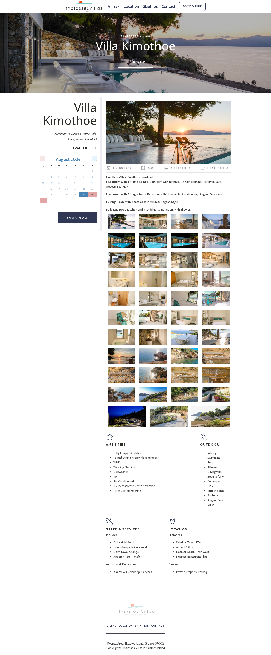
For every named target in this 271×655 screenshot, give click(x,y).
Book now (77, 217)
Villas (112, 6)
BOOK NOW (135, 62)
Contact (168, 6)
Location (131, 6)
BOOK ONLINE (192, 6)
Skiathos (150, 6)
